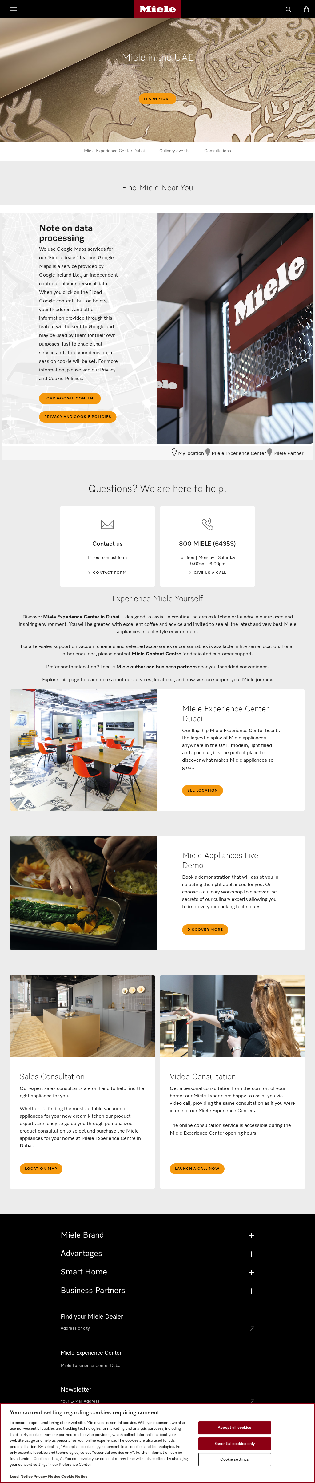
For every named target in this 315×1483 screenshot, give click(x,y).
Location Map (41, 1169)
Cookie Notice (74, 1477)
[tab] (158, 194)
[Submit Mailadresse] (251, 1402)
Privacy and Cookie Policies (77, 417)
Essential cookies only (234, 1444)
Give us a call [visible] (210, 573)
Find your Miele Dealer (92, 1317)
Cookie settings (234, 1459)
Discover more (205, 930)
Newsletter (76, 1390)
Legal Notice (21, 1477)
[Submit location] (251, 1329)
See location (202, 790)
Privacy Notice (47, 1477)
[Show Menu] (13, 10)
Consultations (217, 151)
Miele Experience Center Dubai (114, 151)
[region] (157, 1443)
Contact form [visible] (110, 573)
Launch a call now (197, 1169)
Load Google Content (70, 398)
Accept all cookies (234, 1428)
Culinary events (174, 151)
